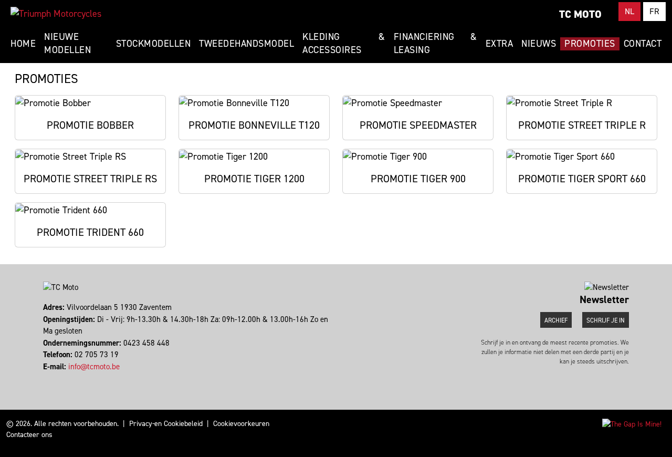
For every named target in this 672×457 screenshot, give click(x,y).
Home (23, 43)
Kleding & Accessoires (343, 43)
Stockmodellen (153, 43)
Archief (556, 320)
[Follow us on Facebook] (44, 378)
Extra (499, 43)
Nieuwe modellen (67, 43)
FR (654, 11)
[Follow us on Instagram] (49, 378)
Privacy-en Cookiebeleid (166, 424)
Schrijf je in (605, 320)
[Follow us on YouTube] (53, 378)
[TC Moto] (55, 13)
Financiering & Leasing (435, 43)
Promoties (589, 43)
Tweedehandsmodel (246, 43)
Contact (643, 43)
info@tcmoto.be (94, 366)
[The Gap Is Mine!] (632, 424)
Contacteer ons (29, 435)
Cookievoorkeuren (241, 424)
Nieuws (538, 43)
